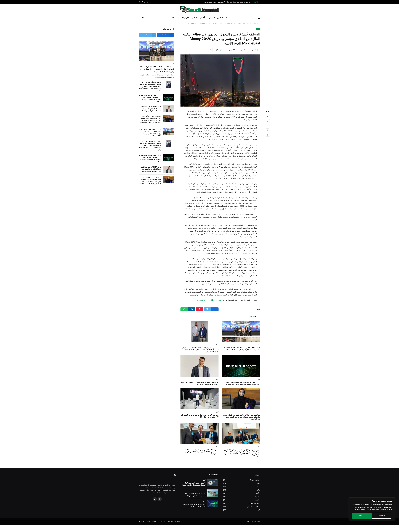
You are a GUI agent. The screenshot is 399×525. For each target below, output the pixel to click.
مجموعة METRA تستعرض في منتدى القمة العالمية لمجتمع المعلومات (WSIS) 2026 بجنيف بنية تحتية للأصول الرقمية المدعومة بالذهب (201, 452)
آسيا (259, 344)
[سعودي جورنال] (199, 9)
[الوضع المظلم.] (140, 18)
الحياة (258, 486)
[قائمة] (259, 17)
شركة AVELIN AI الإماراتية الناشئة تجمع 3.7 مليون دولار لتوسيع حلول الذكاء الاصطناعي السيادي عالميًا (200, 383)
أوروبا (257, 496)
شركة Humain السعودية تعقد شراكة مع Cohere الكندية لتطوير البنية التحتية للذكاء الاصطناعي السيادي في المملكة (226, 2)
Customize (381, 515)
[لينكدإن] (268, 125)
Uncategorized (255, 480)
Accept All (362, 515)
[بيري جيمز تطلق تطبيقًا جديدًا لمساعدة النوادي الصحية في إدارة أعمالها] (212, 503)
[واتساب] (268, 135)
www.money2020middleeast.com (208, 300)
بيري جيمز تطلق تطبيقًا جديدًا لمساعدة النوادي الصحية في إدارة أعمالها (194, 505)
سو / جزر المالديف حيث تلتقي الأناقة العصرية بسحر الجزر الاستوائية (195, 495)
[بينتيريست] (268, 130)
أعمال (202, 18)
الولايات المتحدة (254, 503)
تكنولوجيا (185, 18)
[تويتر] (268, 121)
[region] (372, 509)
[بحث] (143, 17)
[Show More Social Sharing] (210, 50)
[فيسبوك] (268, 116)
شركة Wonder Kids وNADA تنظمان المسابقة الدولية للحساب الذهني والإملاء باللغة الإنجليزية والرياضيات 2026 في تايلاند (241, 348)
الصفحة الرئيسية (256, 23)
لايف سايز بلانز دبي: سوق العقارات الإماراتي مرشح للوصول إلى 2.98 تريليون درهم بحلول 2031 (200, 416)
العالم (194, 18)
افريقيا (257, 500)
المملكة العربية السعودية (217, 18)
